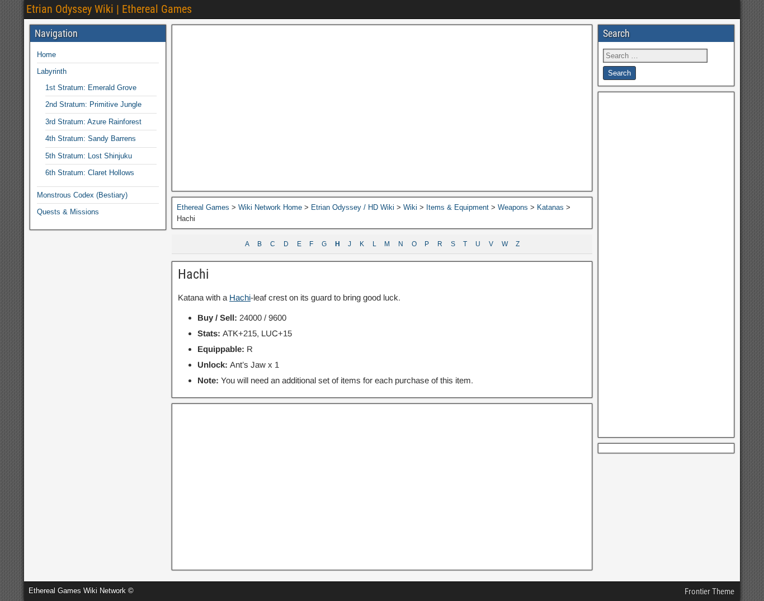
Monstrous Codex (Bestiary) (82, 195)
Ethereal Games (203, 207)
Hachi (193, 274)
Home (46, 54)
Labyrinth (52, 71)
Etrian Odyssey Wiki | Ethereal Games (109, 9)
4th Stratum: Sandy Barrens (90, 138)
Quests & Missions (68, 212)
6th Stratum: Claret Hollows (89, 172)
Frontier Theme (709, 591)
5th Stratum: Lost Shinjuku (88, 156)
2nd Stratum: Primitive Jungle (93, 104)
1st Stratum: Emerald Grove (90, 87)
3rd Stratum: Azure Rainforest (93, 122)
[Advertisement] (382, 108)
